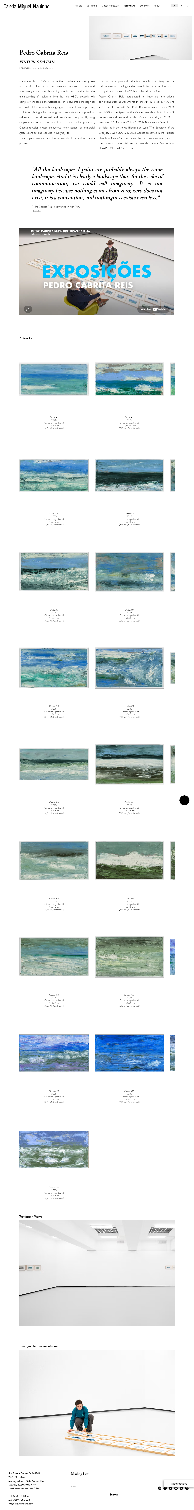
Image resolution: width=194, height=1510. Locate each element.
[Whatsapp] (187, 1294)
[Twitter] (170, 1294)
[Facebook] (165, 1294)
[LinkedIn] (181, 1294)
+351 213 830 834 (19, 1302)
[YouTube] (176, 1294)
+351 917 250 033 (21, 1306)
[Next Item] (169, 1083)
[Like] (184, 800)
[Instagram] (159, 1294)
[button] (179, 1483)
